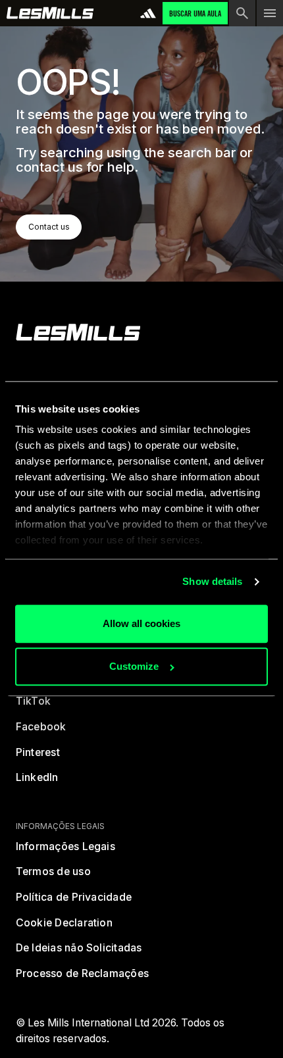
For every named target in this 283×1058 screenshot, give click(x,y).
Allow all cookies (141, 623)
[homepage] (78, 332)
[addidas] (148, 13)
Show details (212, 582)
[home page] (50, 13)
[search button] (242, 13)
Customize (134, 666)
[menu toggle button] (270, 13)
